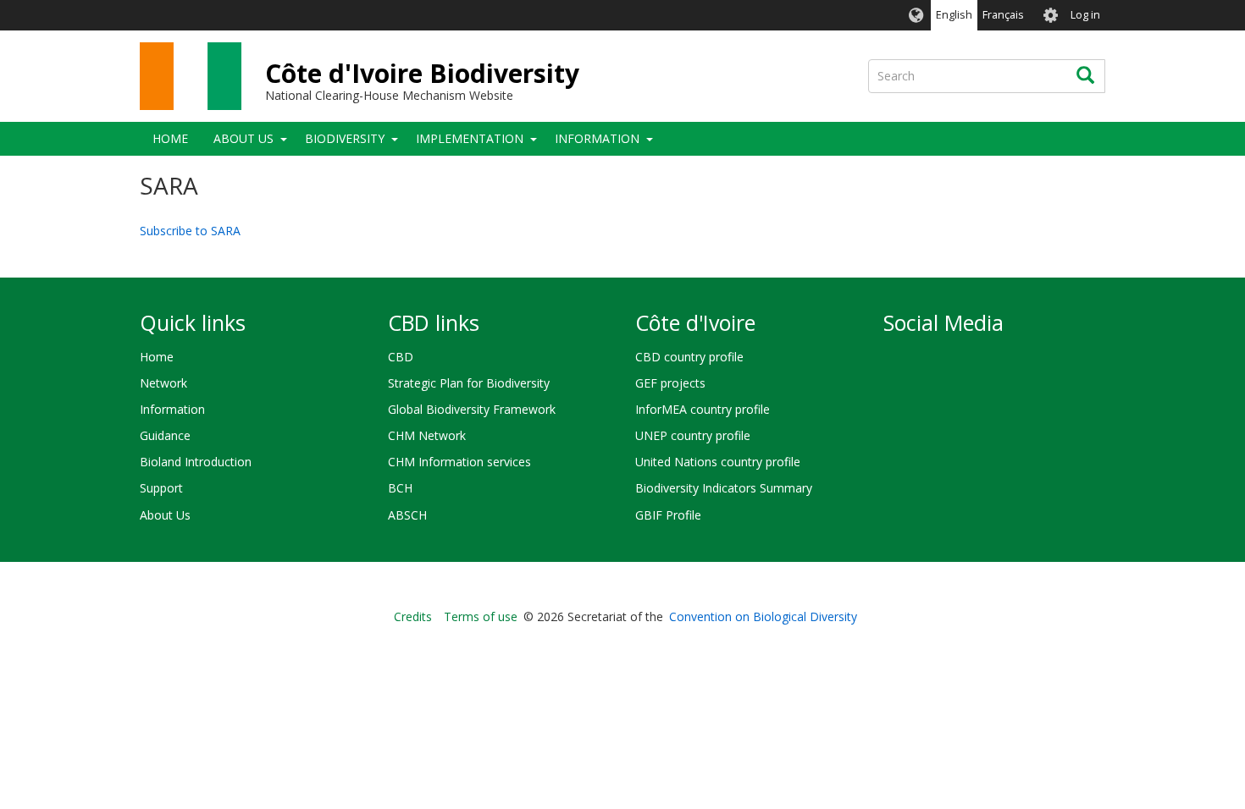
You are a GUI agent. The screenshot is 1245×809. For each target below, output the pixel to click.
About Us (243, 138)
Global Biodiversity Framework (472, 409)
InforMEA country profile (702, 409)
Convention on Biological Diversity (763, 616)
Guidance (165, 435)
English (954, 15)
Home (170, 138)
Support (161, 488)
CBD (400, 357)
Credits (413, 616)
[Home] (190, 76)
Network (163, 383)
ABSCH (407, 515)
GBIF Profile (668, 515)
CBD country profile (689, 357)
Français (1003, 15)
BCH (400, 488)
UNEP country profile (692, 435)
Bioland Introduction (196, 462)
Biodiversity (345, 138)
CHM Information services (459, 462)
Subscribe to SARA (190, 231)
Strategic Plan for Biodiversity (469, 383)
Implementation (469, 138)
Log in (1085, 15)
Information (597, 138)
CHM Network (427, 435)
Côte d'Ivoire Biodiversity (422, 73)
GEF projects (670, 383)
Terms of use (480, 616)
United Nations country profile (717, 462)
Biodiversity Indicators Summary (723, 488)
